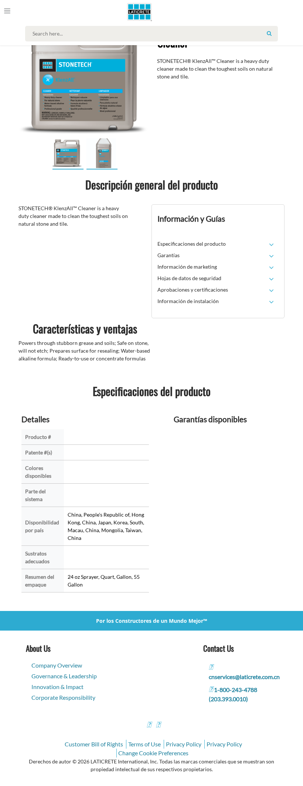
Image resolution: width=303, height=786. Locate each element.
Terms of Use (144, 744)
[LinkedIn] (149, 725)
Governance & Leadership (64, 675)
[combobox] (153, 33)
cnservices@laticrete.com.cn (244, 676)
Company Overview (56, 665)
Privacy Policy (183, 744)
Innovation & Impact (57, 686)
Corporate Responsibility (63, 697)
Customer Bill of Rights (94, 744)
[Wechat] (158, 725)
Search (269, 33)
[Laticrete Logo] (136, 11)
